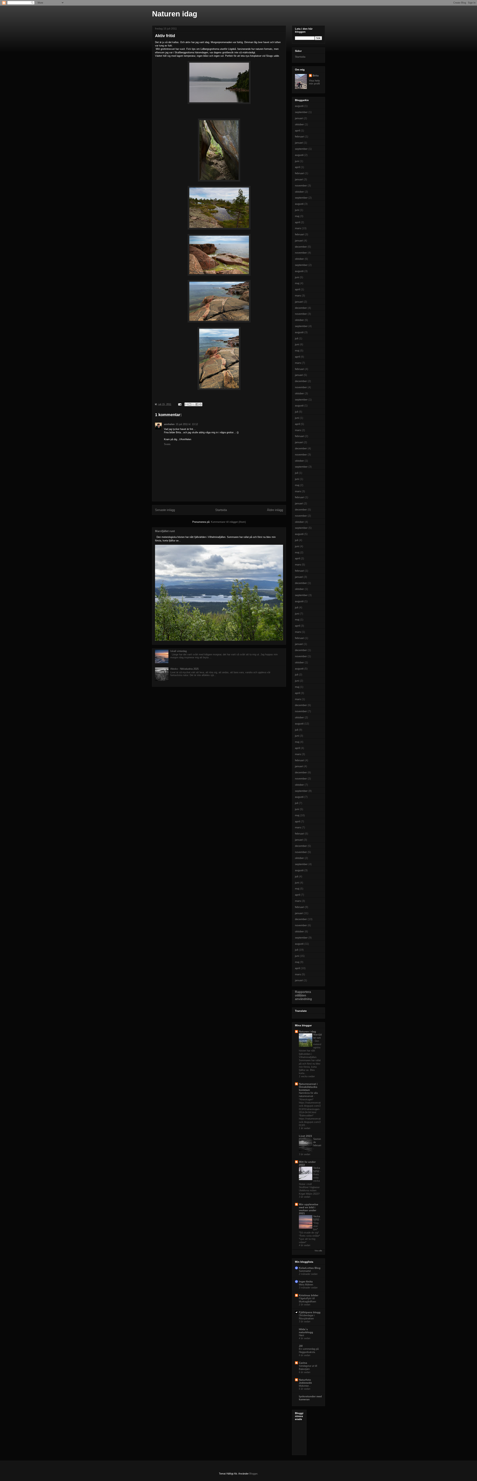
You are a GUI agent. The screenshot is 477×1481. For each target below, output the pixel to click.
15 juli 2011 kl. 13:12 (187, 424)
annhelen (169, 424)
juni (297, 161)
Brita (316, 75)
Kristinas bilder (308, 1295)
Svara (167, 444)
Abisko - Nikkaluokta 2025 (184, 668)
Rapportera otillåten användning (303, 995)
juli (296, 338)
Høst (301, 1335)
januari (299, 118)
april (297, 130)
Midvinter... (305, 1385)
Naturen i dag (307, 1031)
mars (298, 228)
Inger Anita (306, 1281)
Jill (301, 1345)
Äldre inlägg (275, 510)
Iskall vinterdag (178, 651)
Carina (303, 1362)
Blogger (253, 1473)
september (301, 112)
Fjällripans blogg (309, 1312)
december (301, 246)
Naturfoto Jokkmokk (305, 1381)
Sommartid (305, 1271)
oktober (299, 124)
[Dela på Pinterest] (200, 404)
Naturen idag (174, 14)
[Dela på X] (193, 404)
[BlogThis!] (190, 404)
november (301, 185)
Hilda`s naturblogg (306, 1331)
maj (297, 216)
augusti (299, 105)
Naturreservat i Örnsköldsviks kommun (308, 1086)
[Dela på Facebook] (197, 404)
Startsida (221, 510)
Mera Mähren (306, 1284)
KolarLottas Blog (309, 1267)
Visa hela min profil (314, 82)
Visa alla (318, 1250)
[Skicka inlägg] (179, 404)
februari (299, 136)
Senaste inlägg (165, 510)
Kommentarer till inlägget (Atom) (228, 522)
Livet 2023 (305, 1135)
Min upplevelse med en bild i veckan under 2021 (308, 1209)
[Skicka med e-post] (186, 404)
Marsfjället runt (165, 531)
